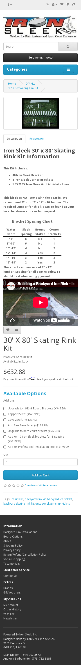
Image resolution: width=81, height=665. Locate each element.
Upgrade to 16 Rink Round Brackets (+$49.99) (36, 408)
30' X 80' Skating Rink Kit (23, 88)
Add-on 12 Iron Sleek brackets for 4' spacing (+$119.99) (36, 439)
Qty (5, 455)
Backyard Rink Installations (20, 532)
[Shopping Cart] (67, 4)
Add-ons (8, 400)
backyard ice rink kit (59, 499)
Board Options (12, 536)
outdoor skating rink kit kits (52, 504)
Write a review (48, 485)
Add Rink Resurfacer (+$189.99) (27, 425)
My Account (10, 605)
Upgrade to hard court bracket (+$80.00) (34, 431)
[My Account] (54, 4)
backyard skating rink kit (18, 504)
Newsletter (10, 618)
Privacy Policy (11, 550)
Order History (12, 609)
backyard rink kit (35, 499)
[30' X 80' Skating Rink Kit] (40, 113)
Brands (8, 588)
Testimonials (11, 564)
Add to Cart (41, 475)
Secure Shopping (14, 559)
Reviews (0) (36, 139)
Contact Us (10, 576)
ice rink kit (17, 499)
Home (12, 83)
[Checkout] (73, 4)
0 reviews (31, 485)
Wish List (8, 614)
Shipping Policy (12, 545)
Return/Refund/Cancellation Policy (24, 554)
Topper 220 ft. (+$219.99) (24, 414)
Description (14, 139)
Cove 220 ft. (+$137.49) (22, 420)
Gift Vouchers (11, 592)
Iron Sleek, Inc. (28, 634)
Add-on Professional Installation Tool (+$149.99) (38, 447)
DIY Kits (30, 83)
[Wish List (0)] (61, 4)
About (7, 541)
